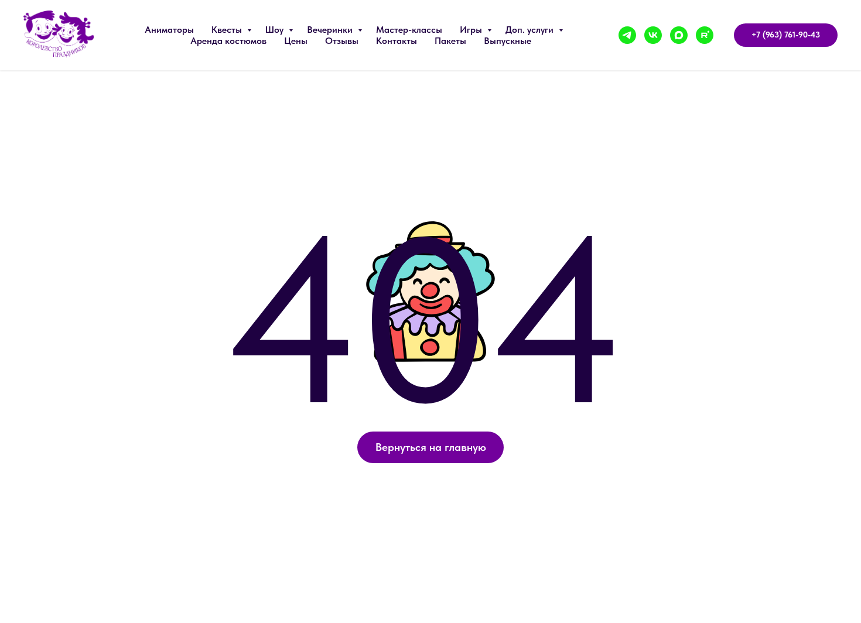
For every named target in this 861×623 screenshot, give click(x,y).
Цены (296, 40)
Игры (472, 29)
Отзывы (341, 40)
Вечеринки (331, 29)
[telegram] (627, 35)
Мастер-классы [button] (409, 29)
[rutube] (704, 35)
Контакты (396, 40)
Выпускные (507, 40)
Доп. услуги (530, 29)
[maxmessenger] (679, 35)
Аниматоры (169, 29)
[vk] (653, 35)
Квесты (227, 29)
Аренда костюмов (228, 40)
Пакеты (450, 40)
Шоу (275, 29)
